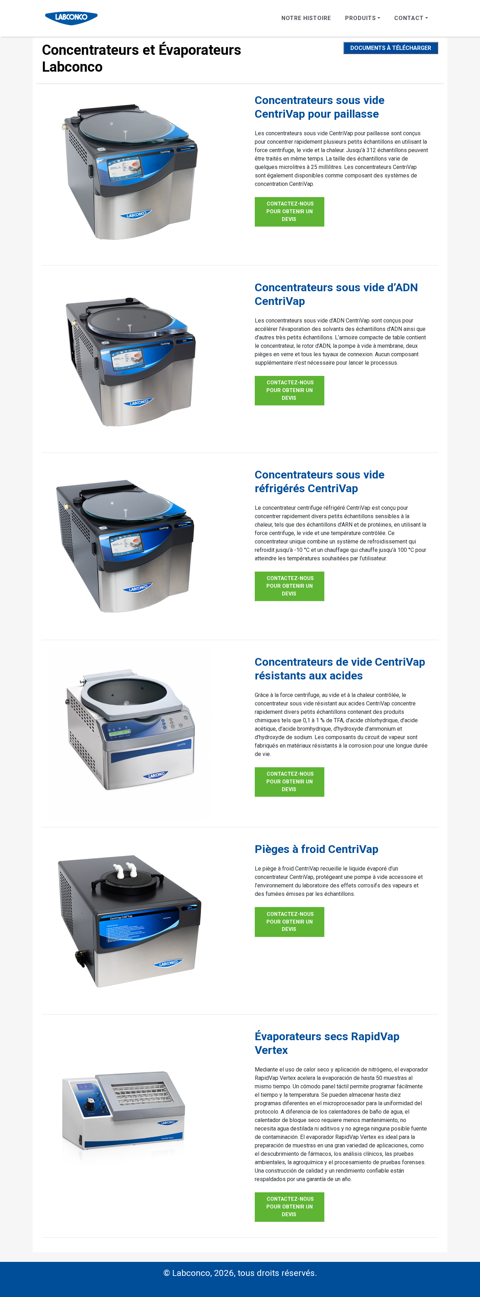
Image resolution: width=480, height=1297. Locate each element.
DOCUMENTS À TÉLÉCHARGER (390, 48)
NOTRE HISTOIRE (306, 18)
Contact (409, 18)
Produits (360, 18)
